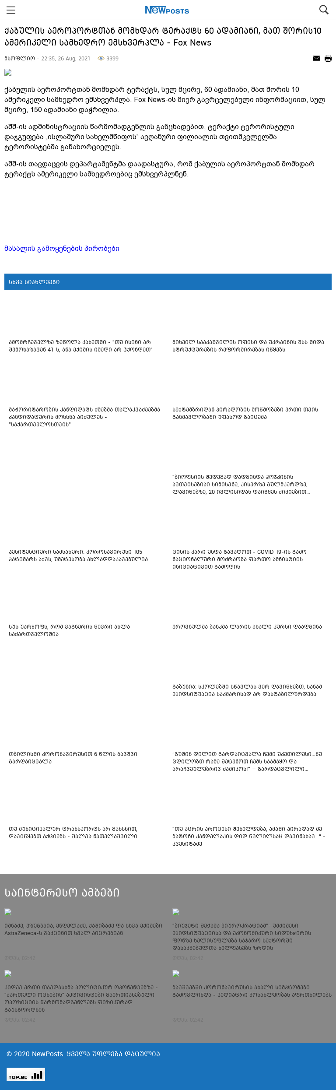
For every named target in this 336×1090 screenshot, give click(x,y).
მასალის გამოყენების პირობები (61, 248)
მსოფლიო (19, 58)
